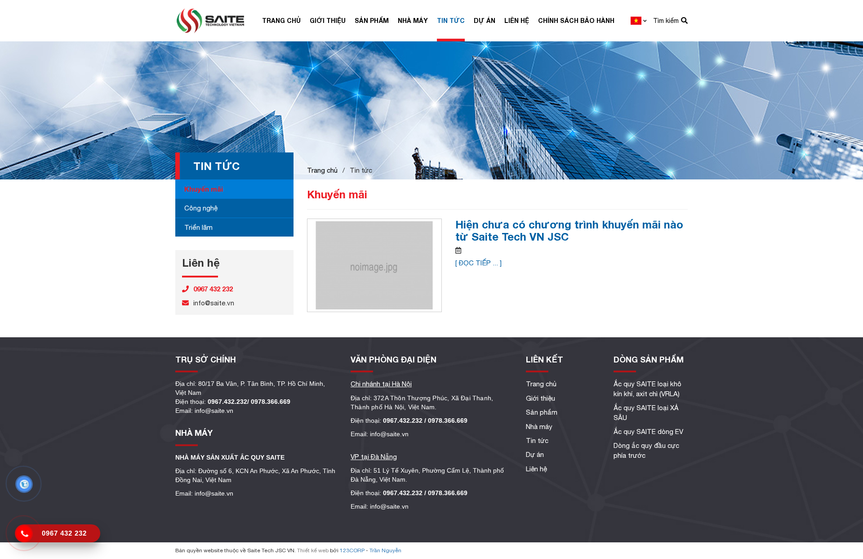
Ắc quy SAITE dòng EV (648, 431)
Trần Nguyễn (385, 550)
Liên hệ (516, 20)
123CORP (352, 550)
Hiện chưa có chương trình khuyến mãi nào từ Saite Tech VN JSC (569, 230)
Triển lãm (198, 227)
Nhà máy (413, 20)
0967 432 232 (64, 533)
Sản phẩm (372, 20)
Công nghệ (201, 208)
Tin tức (451, 20)
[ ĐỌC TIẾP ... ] (478, 263)
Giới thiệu (328, 20)
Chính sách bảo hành (576, 20)
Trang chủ (281, 20)
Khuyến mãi (203, 189)
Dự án (484, 20)
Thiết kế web (313, 550)
